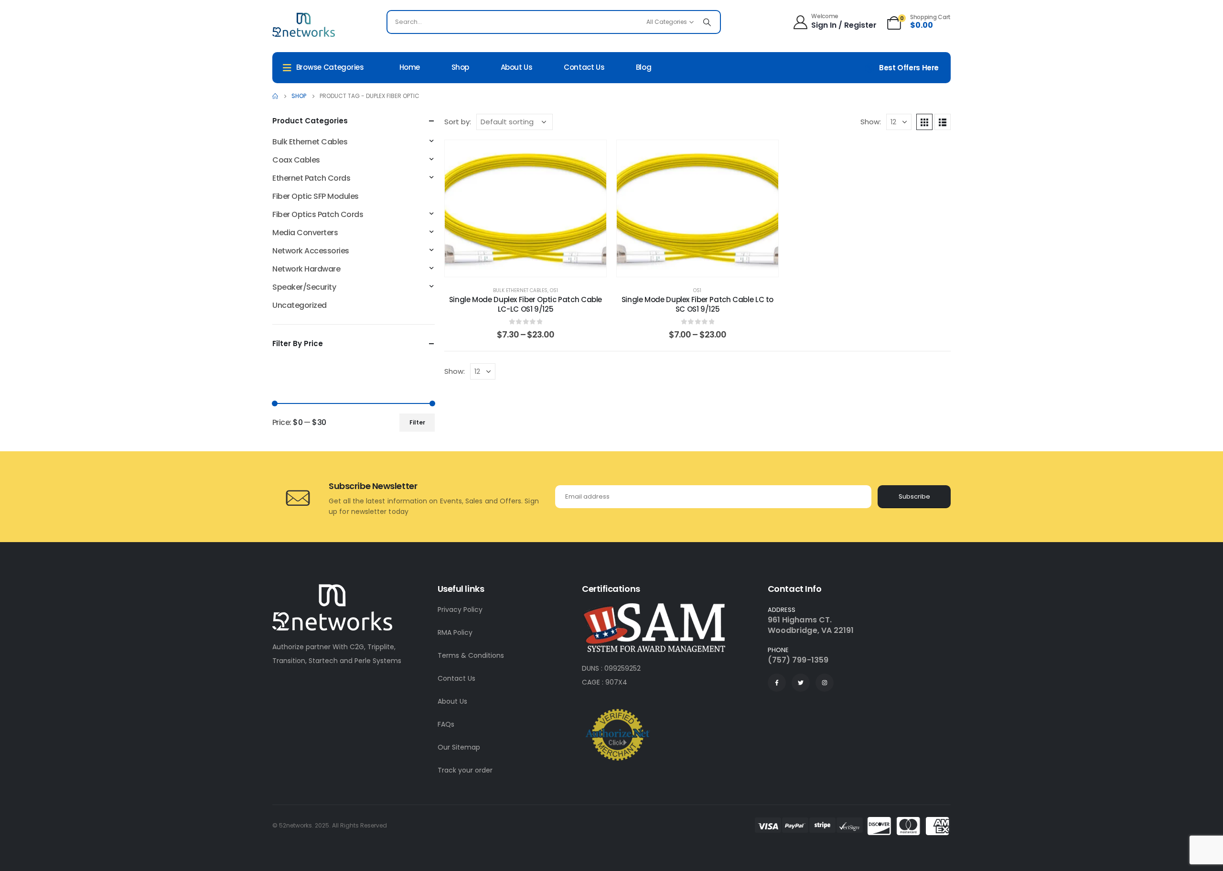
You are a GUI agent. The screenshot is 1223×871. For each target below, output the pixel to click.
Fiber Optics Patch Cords (317, 214)
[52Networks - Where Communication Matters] (303, 24)
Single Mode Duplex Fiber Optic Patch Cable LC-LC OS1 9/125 (525, 304)
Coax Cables (296, 159)
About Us (452, 701)
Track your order (465, 770)
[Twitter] (801, 683)
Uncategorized (299, 305)
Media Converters (305, 232)
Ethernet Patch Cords (311, 178)
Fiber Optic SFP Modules (315, 196)
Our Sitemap (459, 747)
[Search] (707, 22)
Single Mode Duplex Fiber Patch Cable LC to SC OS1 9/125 (697, 304)
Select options (533, 267)
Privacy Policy (460, 609)
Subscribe (914, 496)
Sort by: (457, 122)
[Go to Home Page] (275, 96)
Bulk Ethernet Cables (520, 290)
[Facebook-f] (777, 683)
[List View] (942, 122)
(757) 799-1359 (798, 659)
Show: (870, 122)
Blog (644, 67)
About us (517, 67)
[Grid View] (924, 122)
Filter (417, 422)
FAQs (446, 724)
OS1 (554, 290)
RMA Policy (455, 632)
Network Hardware (306, 268)
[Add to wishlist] (592, 154)
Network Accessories (310, 250)
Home (409, 67)
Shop (460, 67)
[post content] (525, 208)
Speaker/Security (304, 287)
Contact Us (456, 678)
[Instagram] (824, 683)
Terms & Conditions (471, 655)
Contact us (584, 67)
